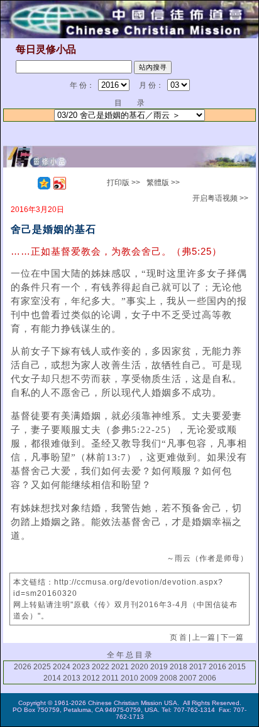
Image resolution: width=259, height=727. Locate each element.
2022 (100, 666)
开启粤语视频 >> (220, 198)
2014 (52, 678)
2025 (42, 666)
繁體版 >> (163, 182)
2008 (168, 678)
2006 (207, 678)
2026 (22, 666)
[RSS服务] (28, 183)
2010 (129, 678)
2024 (61, 666)
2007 (188, 678)
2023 (81, 666)
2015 (237, 666)
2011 (110, 678)
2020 (139, 666)
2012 (91, 678)
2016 (217, 666)
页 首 (178, 637)
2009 (149, 678)
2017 (198, 666)
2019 (159, 666)
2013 (71, 678)
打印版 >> (123, 182)
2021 (120, 666)
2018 (178, 666)
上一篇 (203, 637)
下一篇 (232, 637)
